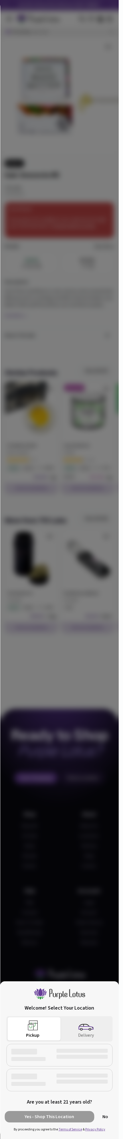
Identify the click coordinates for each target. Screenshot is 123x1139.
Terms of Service (70, 1129)
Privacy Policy (95, 1129)
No (105, 1117)
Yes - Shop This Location (49, 1117)
